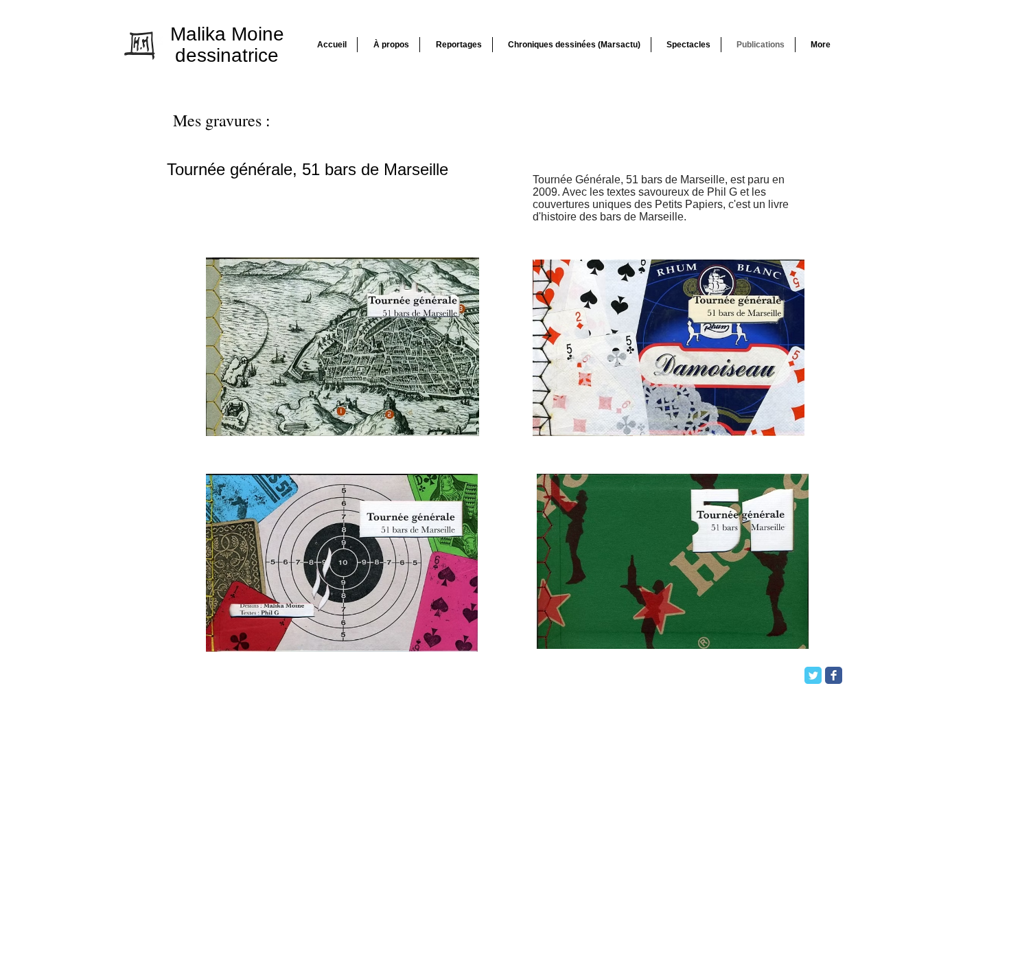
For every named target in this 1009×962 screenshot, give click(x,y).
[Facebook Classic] (833, 675)
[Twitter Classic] (813, 675)
